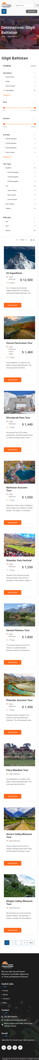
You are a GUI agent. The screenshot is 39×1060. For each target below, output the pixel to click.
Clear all (33, 66)
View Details (12, 305)
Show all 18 (6, 157)
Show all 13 (6, 95)
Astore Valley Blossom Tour (19, 835)
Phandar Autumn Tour (19, 700)
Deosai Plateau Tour (18, 630)
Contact (6, 999)
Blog (5, 1003)
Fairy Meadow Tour (17, 770)
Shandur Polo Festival (19, 560)
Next (31, 943)
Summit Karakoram (20, 1059)
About (5, 995)
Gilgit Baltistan (14, 774)
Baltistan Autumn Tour (16, 489)
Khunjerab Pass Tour (18, 417)
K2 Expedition (14, 273)
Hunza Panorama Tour (19, 343)
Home (3, 36)
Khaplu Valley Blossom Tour (19, 902)
